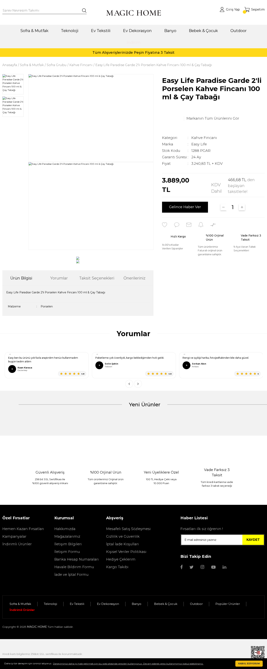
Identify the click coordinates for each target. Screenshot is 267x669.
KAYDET (253, 540)
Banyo (136, 604)
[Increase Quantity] (242, 207)
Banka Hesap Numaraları (76, 559)
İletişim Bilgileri (68, 544)
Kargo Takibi (117, 567)
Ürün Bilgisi (21, 278)
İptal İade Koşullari (122, 544)
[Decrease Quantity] (223, 207)
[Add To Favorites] (164, 224)
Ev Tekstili (77, 604)
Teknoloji (50, 604)
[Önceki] (129, 384)
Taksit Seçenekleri (96, 278)
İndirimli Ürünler (17, 544)
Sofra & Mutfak (20, 604)
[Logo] (133, 13)
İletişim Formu (67, 552)
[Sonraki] (138, 384)
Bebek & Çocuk (165, 604)
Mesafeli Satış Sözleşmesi (128, 529)
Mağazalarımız (67, 536)
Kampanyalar (14, 536)
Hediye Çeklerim (120, 559)
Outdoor (196, 604)
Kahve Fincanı (204, 138)
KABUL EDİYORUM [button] (249, 663)
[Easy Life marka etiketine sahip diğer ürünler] (172, 118)
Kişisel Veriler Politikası (126, 552)
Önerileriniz (134, 278)
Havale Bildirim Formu (74, 567)
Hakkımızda (64, 529)
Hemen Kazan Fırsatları (23, 529)
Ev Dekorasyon (108, 604)
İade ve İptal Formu (71, 574)
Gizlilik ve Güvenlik (123, 536)
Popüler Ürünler (227, 604)
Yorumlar (59, 278)
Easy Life (199, 144)
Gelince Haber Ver (185, 207)
